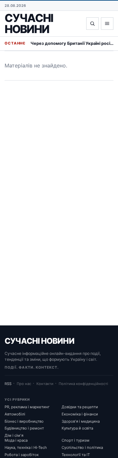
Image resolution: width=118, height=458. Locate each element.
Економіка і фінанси (80, 414)
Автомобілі (15, 414)
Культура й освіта (77, 428)
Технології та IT (76, 454)
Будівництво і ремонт (24, 428)
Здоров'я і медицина (81, 421)
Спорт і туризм (75, 440)
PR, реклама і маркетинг (27, 407)
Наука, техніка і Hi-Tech (26, 447)
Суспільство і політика (82, 447)
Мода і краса (16, 440)
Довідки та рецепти (80, 407)
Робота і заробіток (22, 454)
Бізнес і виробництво (24, 421)
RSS (8, 383)
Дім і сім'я (14, 435)
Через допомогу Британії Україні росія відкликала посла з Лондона (71, 43)
